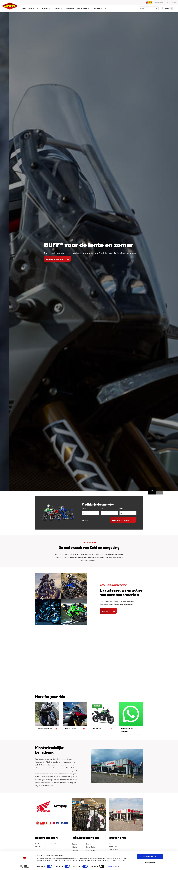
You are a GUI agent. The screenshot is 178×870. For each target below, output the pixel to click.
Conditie (84, 509)
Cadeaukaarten (98, 8)
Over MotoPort (82, 8)
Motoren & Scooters (29, 8)
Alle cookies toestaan (150, 856)
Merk (102, 509)
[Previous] (152, 490)
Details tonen (112, 866)
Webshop (45, 8)
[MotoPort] (8, 6)
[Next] (159, 490)
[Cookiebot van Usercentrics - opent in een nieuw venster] (25, 866)
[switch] (67, 866)
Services (57, 8)
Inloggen (173, 2)
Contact (167, 2)
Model (121, 509)
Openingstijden (159, 2)
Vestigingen (70, 8)
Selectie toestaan (149, 862)
